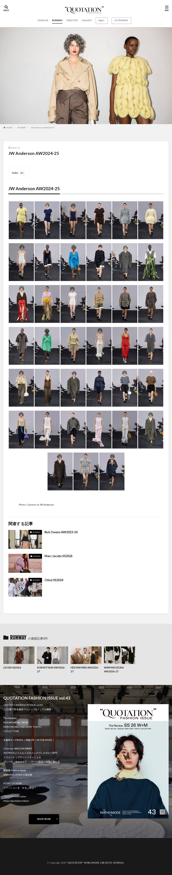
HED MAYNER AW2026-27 (85, 669)
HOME (9, 127)
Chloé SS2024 (54, 580)
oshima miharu (14, 853)
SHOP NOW (44, 818)
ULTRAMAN (121, 20)
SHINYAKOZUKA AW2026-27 (114, 669)
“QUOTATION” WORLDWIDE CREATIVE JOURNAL (95, 863)
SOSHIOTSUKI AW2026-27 (51, 669)
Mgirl (101, 20)
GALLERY (87, 20)
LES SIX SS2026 (12, 667)
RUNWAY (57, 20)
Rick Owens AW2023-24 (61, 532)
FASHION (43, 20)
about (10, 849)
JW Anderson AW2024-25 (42, 127)
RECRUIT (12, 856)
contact (11, 851)
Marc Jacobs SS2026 (58, 556)
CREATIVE (72, 20)
